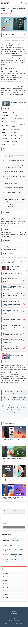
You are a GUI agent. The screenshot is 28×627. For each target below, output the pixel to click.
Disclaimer (14, 618)
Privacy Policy (14, 616)
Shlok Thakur (12, 13)
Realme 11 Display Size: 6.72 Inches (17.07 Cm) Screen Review (14, 440)
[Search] (22, 3)
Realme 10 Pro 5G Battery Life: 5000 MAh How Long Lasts (14, 478)
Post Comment (14, 527)
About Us (14, 611)
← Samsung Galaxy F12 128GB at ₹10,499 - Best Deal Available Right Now (13, 392)
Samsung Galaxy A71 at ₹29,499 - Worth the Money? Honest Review (13, 459)
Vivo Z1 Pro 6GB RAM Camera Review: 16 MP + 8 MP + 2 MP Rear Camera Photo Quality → (14, 398)
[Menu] (25, 2)
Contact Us (14, 613)
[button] (14, 34)
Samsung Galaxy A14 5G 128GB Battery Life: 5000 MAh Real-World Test (13, 498)
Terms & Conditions (14, 620)
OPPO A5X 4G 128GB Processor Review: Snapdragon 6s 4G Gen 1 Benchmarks (17, 268)
